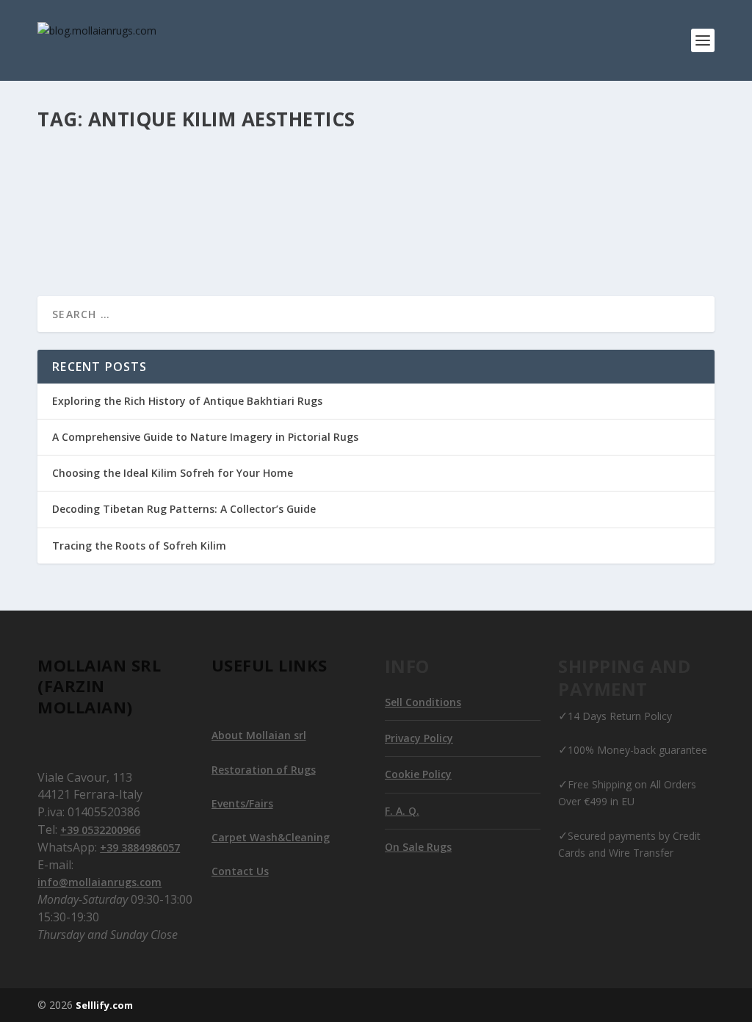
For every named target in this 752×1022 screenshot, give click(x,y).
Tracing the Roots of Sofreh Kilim (139, 546)
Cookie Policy (418, 774)
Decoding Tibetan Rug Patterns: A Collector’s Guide (184, 509)
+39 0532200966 (100, 830)
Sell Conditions (423, 702)
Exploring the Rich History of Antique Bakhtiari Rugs (187, 401)
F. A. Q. (402, 811)
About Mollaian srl (259, 735)
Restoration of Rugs (264, 770)
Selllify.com (104, 1005)
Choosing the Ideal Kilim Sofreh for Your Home (172, 473)
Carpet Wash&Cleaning (271, 837)
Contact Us (240, 871)
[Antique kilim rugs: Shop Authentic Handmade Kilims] (255, 149)
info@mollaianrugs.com (99, 882)
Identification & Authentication (208, 202)
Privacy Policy (419, 738)
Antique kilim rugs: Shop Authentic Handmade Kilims (234, 180)
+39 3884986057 (140, 847)
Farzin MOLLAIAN (100, 202)
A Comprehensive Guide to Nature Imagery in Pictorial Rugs (205, 437)
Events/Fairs (242, 803)
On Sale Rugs (418, 847)
